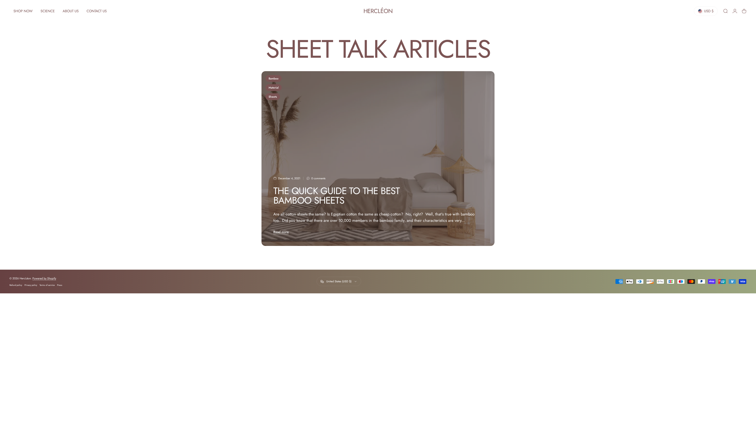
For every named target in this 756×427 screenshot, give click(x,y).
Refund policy (15, 285)
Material (273, 88)
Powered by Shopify (44, 278)
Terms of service (47, 285)
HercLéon (378, 11)
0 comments (318, 178)
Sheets (273, 97)
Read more (281, 232)
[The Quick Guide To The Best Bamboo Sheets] (377, 158)
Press (59, 285)
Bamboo (273, 78)
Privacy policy (31, 285)
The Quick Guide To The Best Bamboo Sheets (336, 195)
